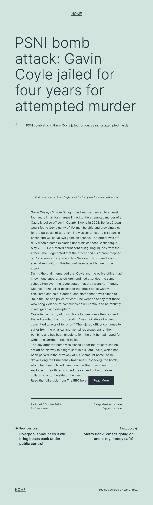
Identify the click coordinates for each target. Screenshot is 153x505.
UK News (117, 404)
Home (76, 14)
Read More (101, 380)
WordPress (130, 489)
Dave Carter (41, 408)
